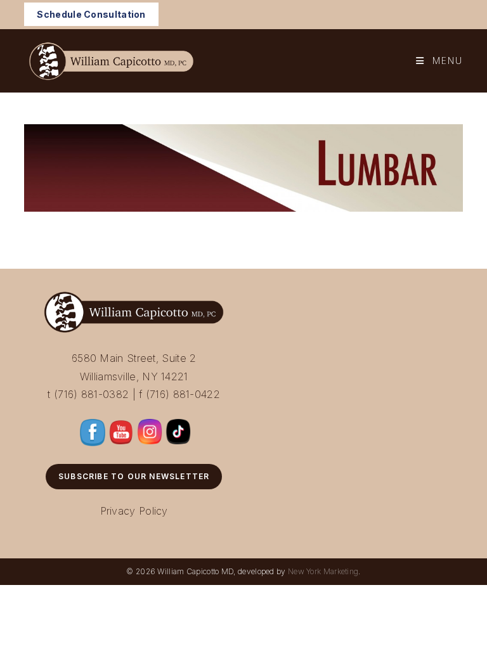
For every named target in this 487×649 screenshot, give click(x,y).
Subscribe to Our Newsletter (133, 476)
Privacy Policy (134, 510)
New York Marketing (323, 571)
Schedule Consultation (91, 14)
